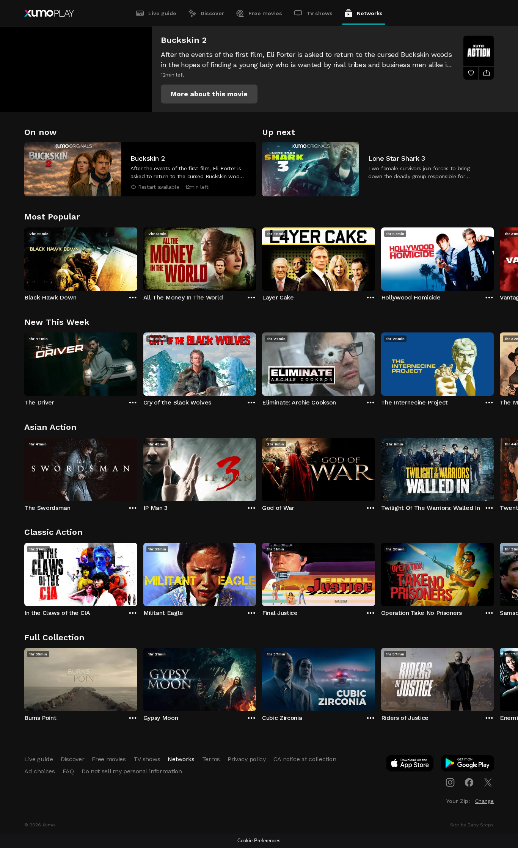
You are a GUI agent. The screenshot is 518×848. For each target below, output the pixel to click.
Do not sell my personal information (132, 771)
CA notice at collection (304, 759)
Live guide (162, 13)
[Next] (494, 257)
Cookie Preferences (259, 840)
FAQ (68, 771)
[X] (488, 782)
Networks (370, 13)
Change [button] (484, 801)
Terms (211, 759)
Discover (212, 13)
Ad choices (39, 771)
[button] (209, 94)
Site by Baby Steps (472, 825)
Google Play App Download (468, 764)
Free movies (265, 13)
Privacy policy (247, 759)
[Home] (49, 13)
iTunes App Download (410, 764)
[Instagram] (450, 782)
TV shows (319, 13)
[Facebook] (469, 782)
